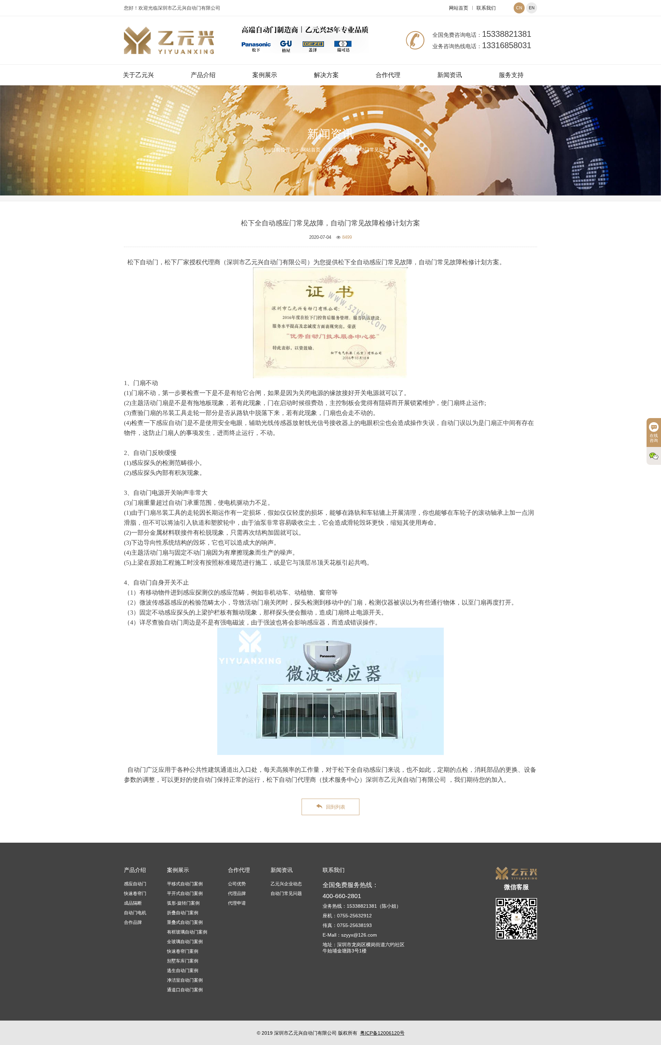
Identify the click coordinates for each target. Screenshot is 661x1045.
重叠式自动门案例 (185, 922)
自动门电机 (135, 912)
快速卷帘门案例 (182, 951)
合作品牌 (133, 922)
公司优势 (237, 883)
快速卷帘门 (135, 893)
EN (532, 8)
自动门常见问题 (372, 149)
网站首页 (458, 8)
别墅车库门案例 (182, 960)
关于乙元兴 (138, 75)
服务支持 (511, 75)
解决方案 (326, 75)
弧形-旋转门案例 (183, 903)
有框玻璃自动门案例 (187, 932)
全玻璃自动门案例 (185, 941)
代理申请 (237, 903)
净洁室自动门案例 (185, 980)
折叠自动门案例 (182, 912)
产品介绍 (203, 75)
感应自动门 (135, 883)
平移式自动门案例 (185, 883)
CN (519, 8)
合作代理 (388, 75)
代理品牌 (237, 893)
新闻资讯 (449, 75)
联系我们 (486, 8)
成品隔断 (133, 903)
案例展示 (264, 75)
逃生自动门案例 (182, 970)
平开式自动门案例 (185, 893)
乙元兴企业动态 (286, 883)
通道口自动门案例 (185, 989)
